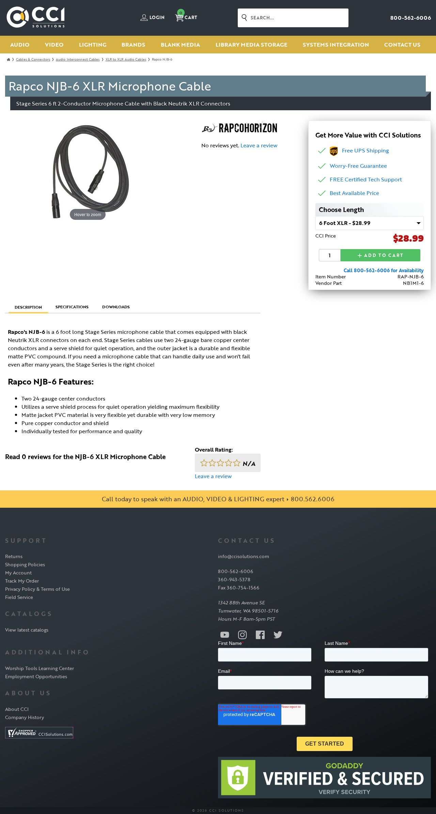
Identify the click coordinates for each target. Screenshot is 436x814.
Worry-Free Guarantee (358, 166)
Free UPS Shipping (363, 150)
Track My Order (22, 580)
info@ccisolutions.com (243, 556)
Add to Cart (383, 255)
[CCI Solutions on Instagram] (242, 634)
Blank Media (180, 44)
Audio (19, 44)
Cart (188, 15)
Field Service (19, 597)
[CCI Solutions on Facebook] (260, 634)
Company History (24, 717)
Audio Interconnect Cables (78, 59)
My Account (18, 572)
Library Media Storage (251, 44)
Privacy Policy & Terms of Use (37, 588)
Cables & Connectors (33, 59)
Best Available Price (354, 193)
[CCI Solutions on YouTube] (225, 634)
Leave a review (258, 145)
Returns (13, 556)
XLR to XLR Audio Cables (126, 59)
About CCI (17, 709)
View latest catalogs (26, 629)
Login (157, 17)
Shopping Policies (25, 564)
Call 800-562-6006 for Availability (384, 270)
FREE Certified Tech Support (366, 179)
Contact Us (402, 44)
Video (54, 44)
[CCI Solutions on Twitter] (278, 634)
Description (28, 307)
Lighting (92, 44)
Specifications (72, 307)
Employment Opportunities (36, 676)
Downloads (116, 307)
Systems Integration (336, 44)
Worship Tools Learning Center (39, 668)
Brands (133, 44)
